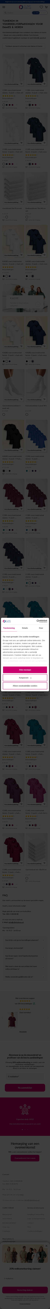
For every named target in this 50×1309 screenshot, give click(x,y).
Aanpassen (23, 678)
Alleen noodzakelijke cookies (25, 686)
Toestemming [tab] (9, 628)
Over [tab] (41, 628)
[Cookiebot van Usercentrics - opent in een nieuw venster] (36, 621)
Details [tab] (25, 628)
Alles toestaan (25, 670)
